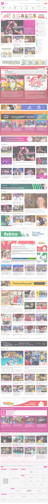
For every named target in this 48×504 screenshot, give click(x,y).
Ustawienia (23, 244)
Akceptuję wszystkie (31, 258)
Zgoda (15, 244)
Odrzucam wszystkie (15, 258)
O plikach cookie (32, 244)
